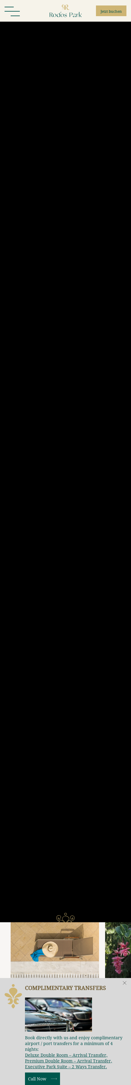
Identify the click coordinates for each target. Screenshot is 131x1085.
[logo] (66, 11)
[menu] (12, 11)
